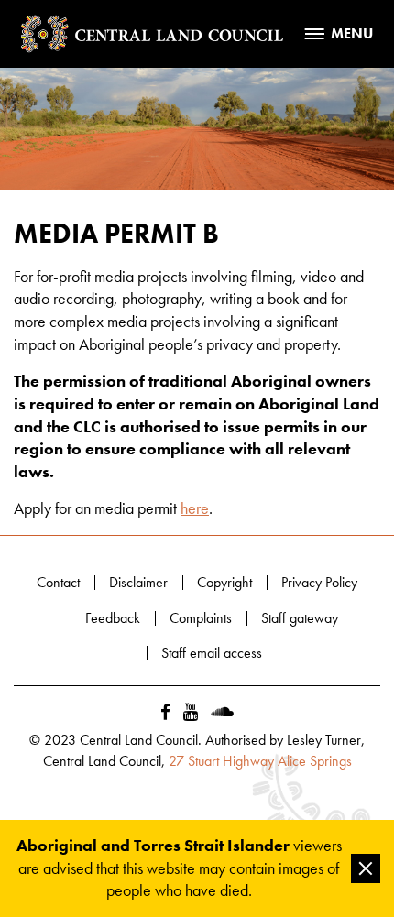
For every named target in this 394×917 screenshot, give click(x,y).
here (195, 508)
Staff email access (211, 652)
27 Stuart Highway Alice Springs (260, 760)
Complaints (201, 618)
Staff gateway (299, 618)
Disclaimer (138, 582)
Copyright (224, 582)
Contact (58, 582)
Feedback (112, 618)
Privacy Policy (319, 582)
